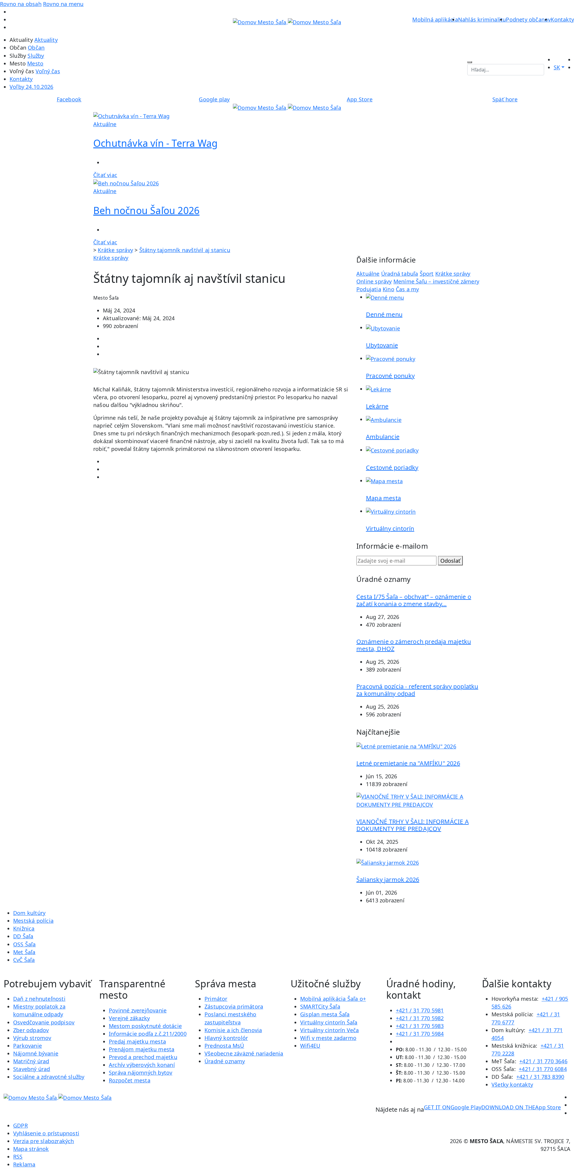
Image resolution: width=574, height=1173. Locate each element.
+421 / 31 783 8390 (540, 1076)
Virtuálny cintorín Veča (329, 1030)
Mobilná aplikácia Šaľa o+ (333, 998)
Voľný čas (48, 71)
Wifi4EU (310, 1045)
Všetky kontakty (512, 1084)
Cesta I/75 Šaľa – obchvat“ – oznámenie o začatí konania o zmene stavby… (413, 600)
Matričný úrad (31, 1061)
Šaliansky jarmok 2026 (387, 879)
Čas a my (407, 289)
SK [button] (557, 67)
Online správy (374, 281)
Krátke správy (115, 250)
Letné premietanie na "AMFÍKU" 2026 (408, 763)
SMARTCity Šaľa (320, 1006)
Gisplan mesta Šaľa (325, 1014)
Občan (36, 47)
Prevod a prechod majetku (143, 1057)
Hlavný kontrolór (226, 1037)
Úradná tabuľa (399, 273)
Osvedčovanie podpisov (43, 1022)
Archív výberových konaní (142, 1064)
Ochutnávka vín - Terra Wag (155, 143)
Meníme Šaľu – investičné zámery (436, 281)
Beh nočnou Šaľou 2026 (146, 210)
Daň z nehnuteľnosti (39, 998)
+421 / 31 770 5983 (420, 1025)
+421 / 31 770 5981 (420, 1010)
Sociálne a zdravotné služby (48, 1076)
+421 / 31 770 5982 (420, 1018)
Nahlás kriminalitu (482, 19)
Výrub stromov (32, 1037)
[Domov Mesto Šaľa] (287, 107)
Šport (427, 273)
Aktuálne (368, 273)
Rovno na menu (63, 3)
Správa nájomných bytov (140, 1072)
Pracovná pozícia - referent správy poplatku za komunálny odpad (417, 690)
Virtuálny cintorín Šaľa (329, 1022)
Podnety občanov (528, 19)
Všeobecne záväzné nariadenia (243, 1053)
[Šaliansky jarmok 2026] (387, 862)
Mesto (35, 63)
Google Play (452, 1107)
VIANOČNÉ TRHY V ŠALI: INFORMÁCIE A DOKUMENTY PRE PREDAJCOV (412, 825)
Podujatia (368, 289)
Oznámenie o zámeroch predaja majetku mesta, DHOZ (413, 645)
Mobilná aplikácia (435, 19)
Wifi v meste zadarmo (328, 1037)
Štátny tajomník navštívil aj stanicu (184, 250)
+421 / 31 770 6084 (543, 1069)
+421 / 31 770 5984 (420, 1033)
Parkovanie (27, 1045)
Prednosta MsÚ (224, 1045)
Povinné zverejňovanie (138, 1010)
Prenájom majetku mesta (141, 1049)
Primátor (216, 998)
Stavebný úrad (31, 1069)
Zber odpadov (31, 1030)
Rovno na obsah (21, 3)
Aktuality (46, 39)
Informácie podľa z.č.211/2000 (148, 1033)
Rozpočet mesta (129, 1080)
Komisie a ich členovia (233, 1030)
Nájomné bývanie (35, 1053)
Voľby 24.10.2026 (31, 86)
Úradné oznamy (224, 1061)
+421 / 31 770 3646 (543, 1061)
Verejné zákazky (129, 1018)
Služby (36, 55)
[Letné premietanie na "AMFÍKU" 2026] (406, 745)
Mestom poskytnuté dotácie (145, 1025)
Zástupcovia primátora (233, 1006)
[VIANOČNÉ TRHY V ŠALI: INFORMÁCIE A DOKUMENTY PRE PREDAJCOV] (418, 799)
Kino (388, 289)
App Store (521, 1107)
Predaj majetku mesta (137, 1041)
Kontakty (562, 19)
